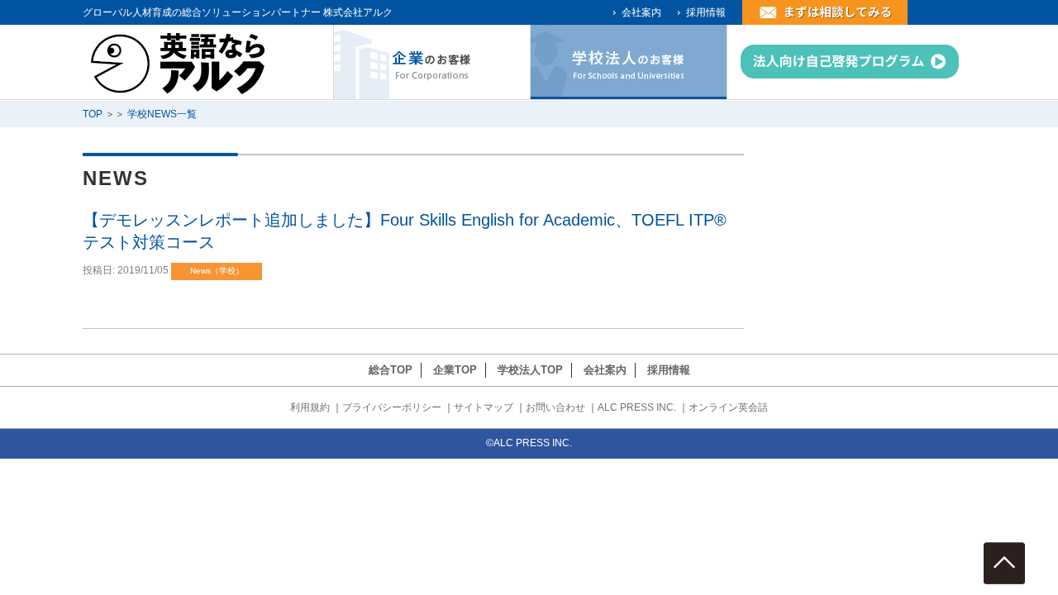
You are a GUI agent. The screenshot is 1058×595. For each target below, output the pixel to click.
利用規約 (310, 407)
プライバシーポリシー (391, 407)
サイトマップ (483, 407)
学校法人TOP (530, 370)
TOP (92, 114)
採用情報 (706, 12)
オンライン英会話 (728, 407)
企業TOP (455, 370)
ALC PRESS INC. (637, 407)
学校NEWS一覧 (162, 114)
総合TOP (390, 370)
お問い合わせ (555, 407)
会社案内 (641, 12)
